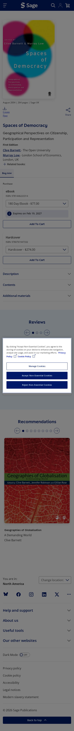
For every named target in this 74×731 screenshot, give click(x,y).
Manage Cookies (37, 366)
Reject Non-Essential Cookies (37, 384)
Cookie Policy (24, 356)
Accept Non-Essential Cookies (37, 375)
